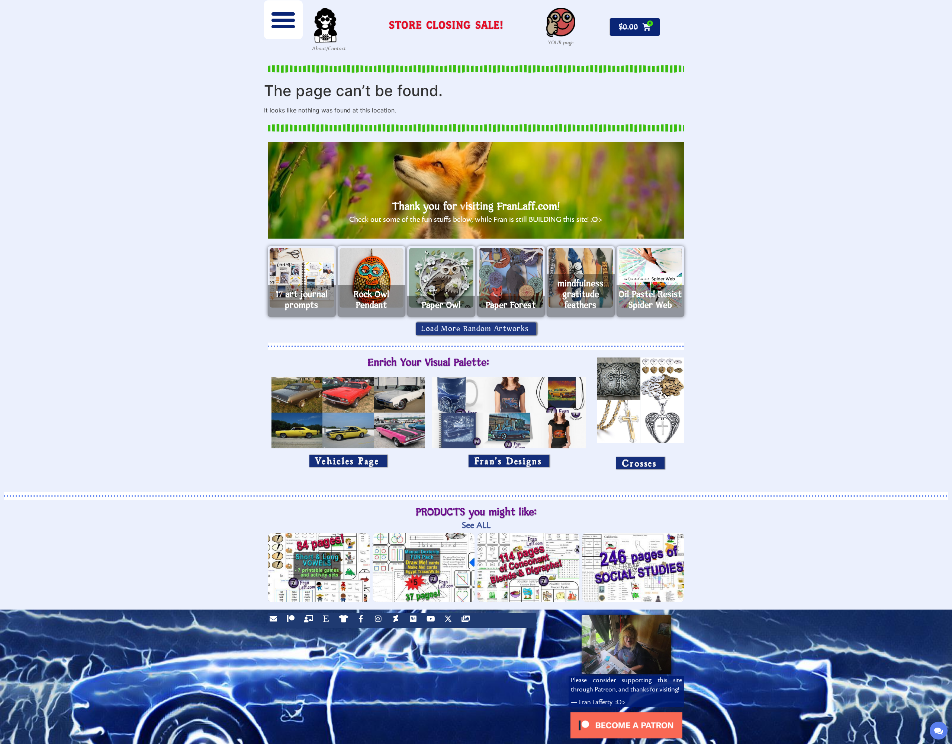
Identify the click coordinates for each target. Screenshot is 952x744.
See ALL (476, 525)
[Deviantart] (397, 620)
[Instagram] (380, 620)
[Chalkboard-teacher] (310, 620)
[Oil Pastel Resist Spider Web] (651, 277)
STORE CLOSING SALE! (446, 24)
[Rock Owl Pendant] (372, 277)
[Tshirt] (345, 620)
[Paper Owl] (441, 277)
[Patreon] (292, 620)
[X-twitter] (450, 620)
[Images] (467, 620)
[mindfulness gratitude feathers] (581, 277)
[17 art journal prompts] (302, 277)
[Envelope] (275, 620)
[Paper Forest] (511, 277)
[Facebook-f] (362, 620)
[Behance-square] (415, 620)
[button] (283, 19)
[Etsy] (327, 620)
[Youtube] (432, 620)
